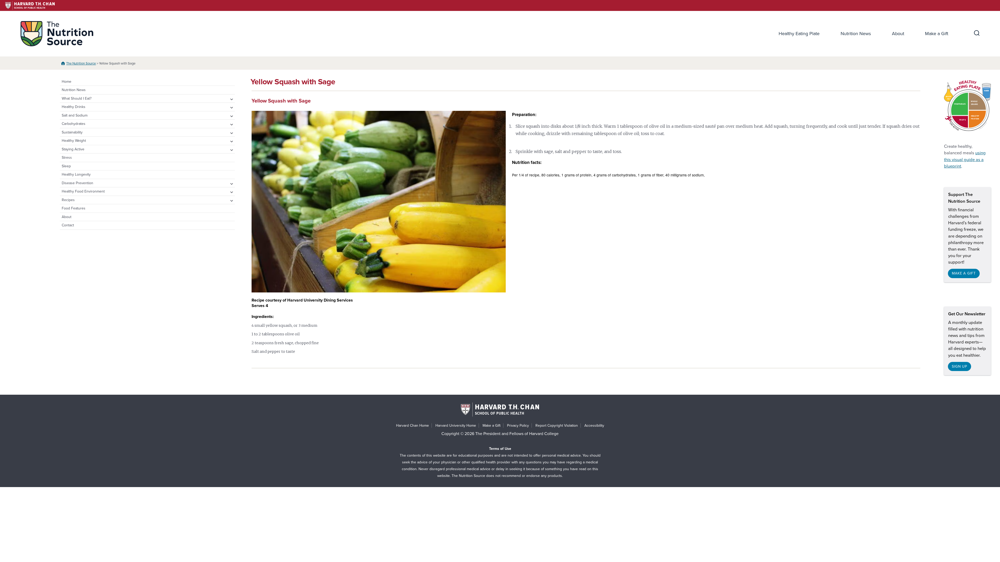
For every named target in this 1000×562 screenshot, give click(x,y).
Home (66, 81)
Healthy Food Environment (83, 191)
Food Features (73, 208)
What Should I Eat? (76, 98)
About (898, 33)
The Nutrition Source (81, 63)
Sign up (959, 366)
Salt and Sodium (75, 115)
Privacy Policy (518, 425)
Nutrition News (856, 33)
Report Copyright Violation (556, 425)
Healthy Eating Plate (799, 33)
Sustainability (72, 132)
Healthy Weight (74, 140)
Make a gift (964, 273)
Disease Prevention (77, 183)
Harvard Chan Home (412, 425)
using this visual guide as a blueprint (965, 159)
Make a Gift (936, 33)
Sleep (66, 166)
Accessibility (594, 425)
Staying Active (73, 149)
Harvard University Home (455, 425)
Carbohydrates (73, 124)
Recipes (68, 200)
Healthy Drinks (73, 107)
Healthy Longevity (76, 174)
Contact (68, 225)
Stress (67, 157)
